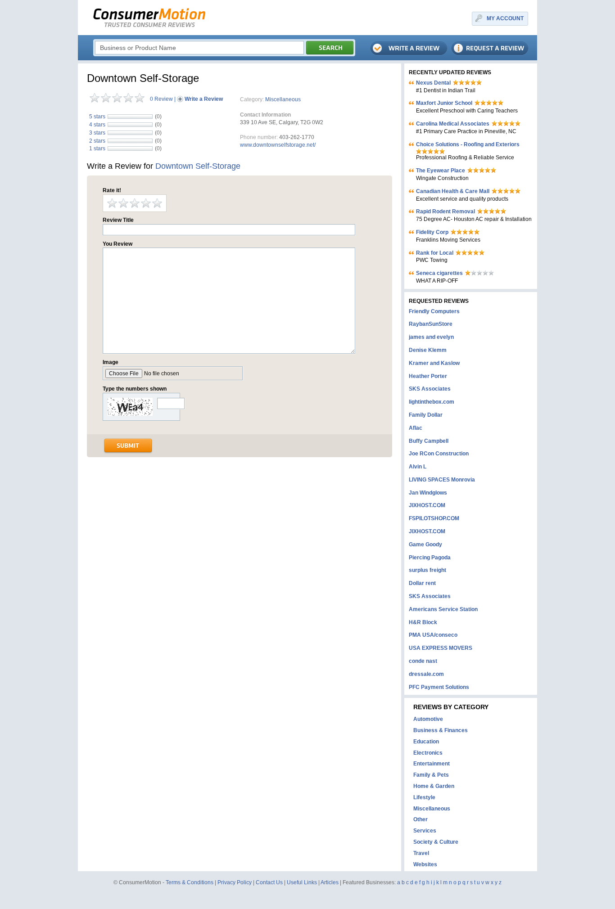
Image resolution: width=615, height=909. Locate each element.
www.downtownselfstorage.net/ (278, 145)
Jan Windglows (428, 493)
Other (420, 819)
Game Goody (425, 544)
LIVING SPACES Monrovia (442, 480)
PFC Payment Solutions (439, 687)
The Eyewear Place (440, 170)
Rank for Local (434, 253)
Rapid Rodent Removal (445, 211)
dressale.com (426, 674)
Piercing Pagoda (430, 557)
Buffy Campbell (428, 441)
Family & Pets (431, 775)
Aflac (415, 428)
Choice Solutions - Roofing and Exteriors (468, 144)
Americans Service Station (443, 609)
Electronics (428, 753)
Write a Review (204, 99)
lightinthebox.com (431, 402)
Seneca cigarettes (439, 273)
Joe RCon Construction (439, 453)
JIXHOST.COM (427, 505)
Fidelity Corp (432, 232)
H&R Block (423, 622)
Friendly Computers (434, 311)
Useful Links (302, 882)
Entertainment (431, 763)
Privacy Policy (234, 882)
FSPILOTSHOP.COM (434, 518)
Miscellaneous (283, 99)
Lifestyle (424, 797)
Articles (330, 882)
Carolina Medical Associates (452, 124)
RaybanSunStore (430, 324)
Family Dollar (426, 415)
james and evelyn (431, 337)
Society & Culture (435, 842)
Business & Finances (440, 730)
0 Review (161, 99)
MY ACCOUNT (505, 18)
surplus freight (427, 570)
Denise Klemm (428, 350)
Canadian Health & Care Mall (452, 191)
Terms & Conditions (189, 882)
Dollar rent (422, 583)
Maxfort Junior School (444, 103)
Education (426, 741)
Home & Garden (433, 786)
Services (424, 831)
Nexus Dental (433, 83)
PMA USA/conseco (433, 635)
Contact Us (269, 882)
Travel (421, 853)
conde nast (423, 661)
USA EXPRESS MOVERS (440, 648)
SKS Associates (430, 389)
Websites (425, 864)
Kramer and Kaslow (434, 363)
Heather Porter (428, 376)
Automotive (428, 719)
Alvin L (417, 467)
